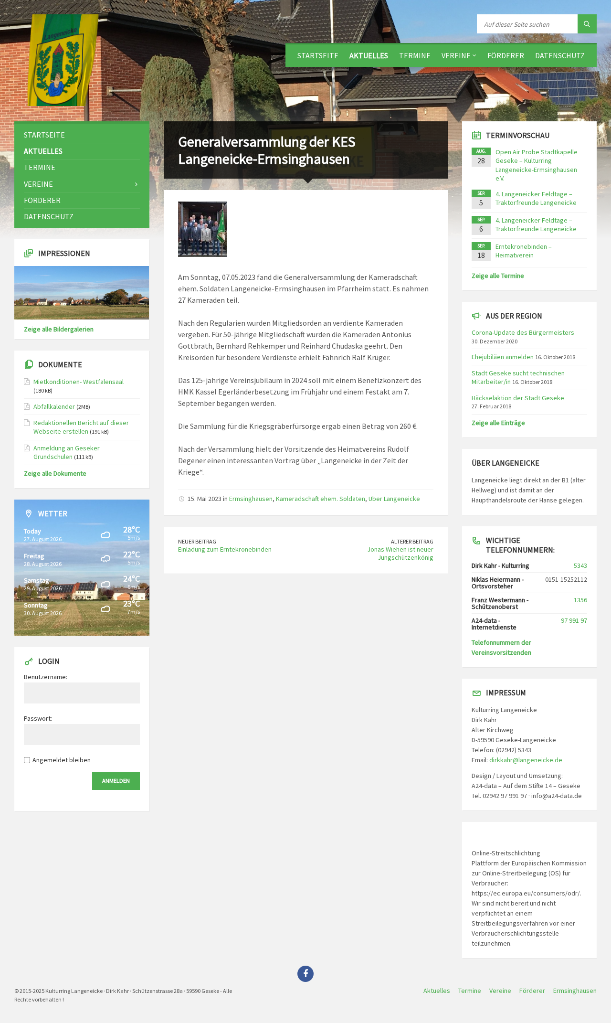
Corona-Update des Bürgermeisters (523, 332)
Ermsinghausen (251, 498)
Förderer (505, 55)
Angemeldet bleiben (61, 760)
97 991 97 (574, 620)
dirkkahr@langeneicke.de (525, 760)
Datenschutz (560, 55)
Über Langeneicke (394, 498)
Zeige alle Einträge (498, 422)
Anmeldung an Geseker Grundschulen (66, 452)
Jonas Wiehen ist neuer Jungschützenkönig (400, 553)
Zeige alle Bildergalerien (59, 329)
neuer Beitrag (197, 541)
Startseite (317, 55)
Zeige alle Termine (498, 275)
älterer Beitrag (412, 541)
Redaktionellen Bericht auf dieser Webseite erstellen (81, 427)
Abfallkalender (54, 406)
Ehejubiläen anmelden (503, 356)
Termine (415, 55)
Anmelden (116, 780)
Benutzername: (45, 676)
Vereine (456, 55)
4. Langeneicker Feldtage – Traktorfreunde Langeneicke (536, 198)
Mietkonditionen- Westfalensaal (78, 381)
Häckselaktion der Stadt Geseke (518, 398)
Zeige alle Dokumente (55, 473)
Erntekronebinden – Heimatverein (523, 250)
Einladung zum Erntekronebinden (225, 549)
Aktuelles (368, 55)
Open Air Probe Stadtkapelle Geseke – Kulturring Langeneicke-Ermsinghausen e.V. (536, 165)
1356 (580, 600)
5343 (580, 565)
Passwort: (38, 718)
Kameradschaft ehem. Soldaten (320, 498)
